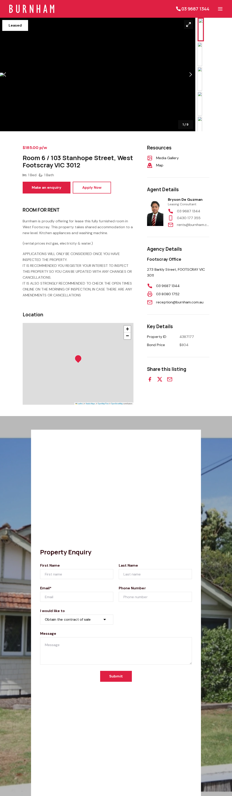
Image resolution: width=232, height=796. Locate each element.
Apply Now (92, 187)
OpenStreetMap (117, 403)
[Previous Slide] (4, 74)
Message (48, 633)
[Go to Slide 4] (200, 104)
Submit (116, 676)
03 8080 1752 (167, 294)
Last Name (128, 565)
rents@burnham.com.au (193, 224)
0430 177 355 (189, 218)
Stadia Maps (90, 403)
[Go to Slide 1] (201, 29)
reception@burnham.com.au (179, 302)
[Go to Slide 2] (200, 54)
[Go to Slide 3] (200, 79)
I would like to (52, 610)
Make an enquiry (46, 187)
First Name (50, 565)
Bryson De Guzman (185, 199)
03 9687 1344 (189, 211)
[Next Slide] (190, 74)
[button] (97, 74)
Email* (45, 588)
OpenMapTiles (103, 403)
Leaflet (79, 403)
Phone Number (132, 588)
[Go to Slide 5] (200, 128)
